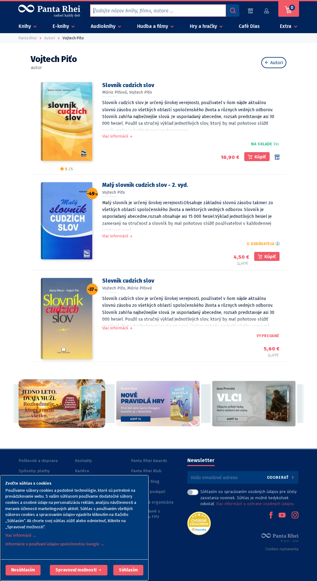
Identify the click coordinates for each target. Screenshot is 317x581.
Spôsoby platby (34, 470)
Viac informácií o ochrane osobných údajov (254, 503)
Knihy (25, 26)
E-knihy (61, 26)
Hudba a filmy (153, 26)
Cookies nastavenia (281, 549)
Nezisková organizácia (152, 502)
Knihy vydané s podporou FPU (145, 513)
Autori (276, 62)
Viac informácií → (20, 535)
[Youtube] (282, 516)
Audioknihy (104, 26)
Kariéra (82, 470)
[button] (23, 570)
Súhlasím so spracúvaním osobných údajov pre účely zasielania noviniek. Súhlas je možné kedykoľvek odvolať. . (248, 497)
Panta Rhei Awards (149, 460)
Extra (286, 26)
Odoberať (278, 477)
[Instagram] (295, 516)
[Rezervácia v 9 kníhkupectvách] (277, 157)
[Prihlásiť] (267, 10)
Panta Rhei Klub (146, 470)
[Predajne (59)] (250, 10)
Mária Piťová (139, 288)
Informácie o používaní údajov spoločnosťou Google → (54, 544)
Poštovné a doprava (38, 460)
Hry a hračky (204, 26)
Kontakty (83, 460)
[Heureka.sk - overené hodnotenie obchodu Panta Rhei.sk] (199, 523)
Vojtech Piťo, (114, 288)
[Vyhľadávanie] (232, 10)
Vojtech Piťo (140, 92)
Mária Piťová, (115, 92)
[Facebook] (270, 516)
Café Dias (249, 26)
